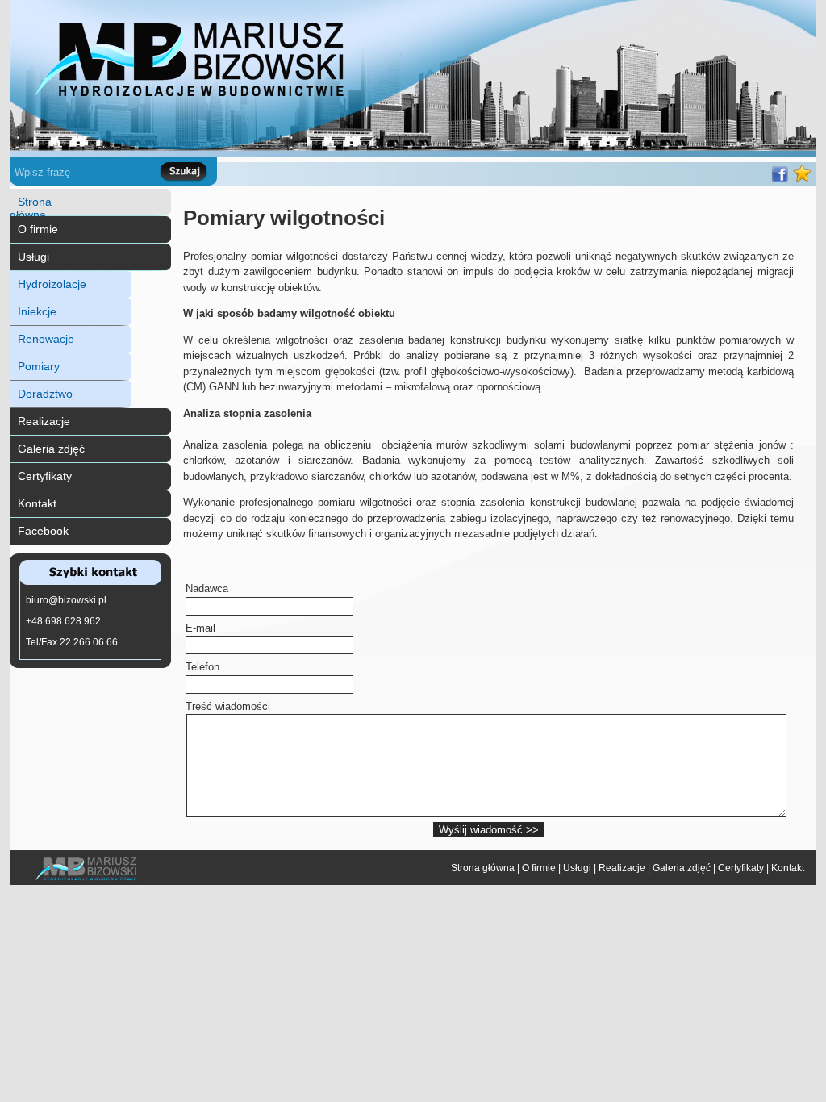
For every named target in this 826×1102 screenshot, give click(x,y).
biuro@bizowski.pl (66, 600)
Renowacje (46, 338)
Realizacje (44, 421)
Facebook (43, 530)
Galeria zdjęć (51, 448)
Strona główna (31, 208)
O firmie (38, 229)
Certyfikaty (45, 476)
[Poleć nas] (779, 182)
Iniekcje (37, 311)
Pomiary (39, 366)
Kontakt (37, 503)
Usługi (33, 256)
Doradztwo (45, 393)
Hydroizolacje (52, 284)
